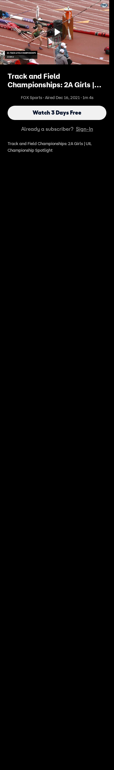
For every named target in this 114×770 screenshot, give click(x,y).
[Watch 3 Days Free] (57, 32)
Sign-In (84, 129)
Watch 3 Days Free (57, 113)
